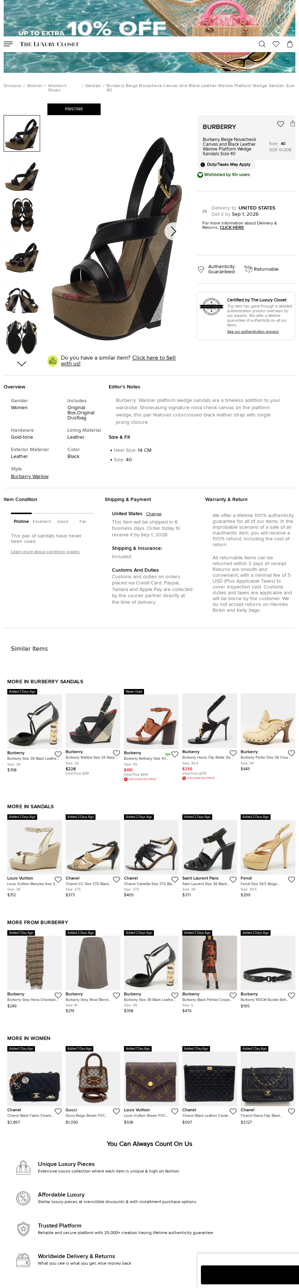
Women (35, 86)
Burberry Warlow (29, 476)
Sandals (93, 86)
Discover (13, 86)
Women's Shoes (57, 88)
